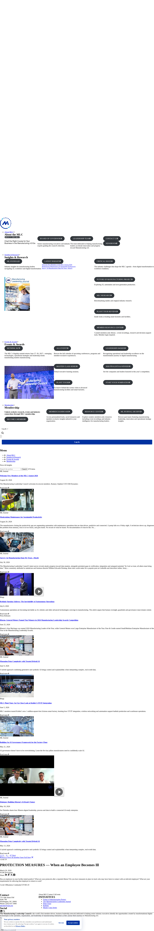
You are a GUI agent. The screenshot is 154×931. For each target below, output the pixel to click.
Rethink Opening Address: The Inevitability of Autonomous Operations (27, 602)
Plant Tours (47, 904)
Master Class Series (50, 908)
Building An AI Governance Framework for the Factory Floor (23, 742)
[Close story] (32, 857)
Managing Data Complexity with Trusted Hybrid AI (20, 661)
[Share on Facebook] (9, 875)
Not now (61, 923)
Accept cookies (73, 923)
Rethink (46, 906)
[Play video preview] (39, 591)
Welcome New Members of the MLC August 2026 (57, 265)
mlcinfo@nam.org (6, 906)
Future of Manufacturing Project (54, 899)
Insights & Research (12, 255)
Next (14, 855)
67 (11, 855)
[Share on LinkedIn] (6, 875)
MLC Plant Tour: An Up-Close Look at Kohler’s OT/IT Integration (26, 703)
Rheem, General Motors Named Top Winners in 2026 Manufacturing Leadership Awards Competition (39, 620)
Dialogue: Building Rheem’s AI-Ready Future (17, 802)
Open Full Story (25, 857)
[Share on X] (11, 875)
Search (24, 469)
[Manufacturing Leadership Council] (5, 228)
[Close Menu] (1, 436)
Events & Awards (11, 342)
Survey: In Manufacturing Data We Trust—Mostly (57, 268)
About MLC (9, 232)
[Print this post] (14, 875)
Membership (9, 405)
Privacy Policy (20, 926)
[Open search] (2, 433)
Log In (4, 429)
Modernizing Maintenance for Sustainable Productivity (59, 266)
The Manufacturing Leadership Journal (57, 902)
